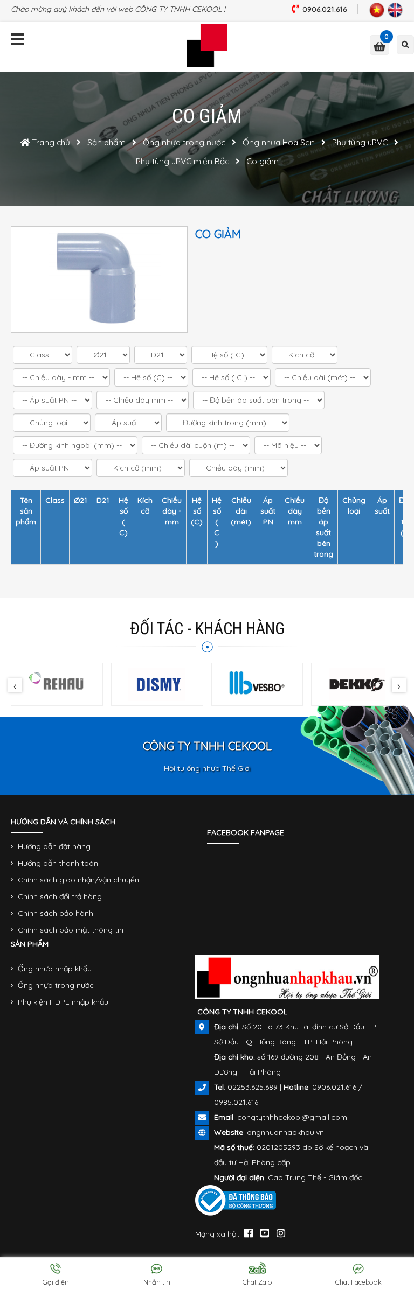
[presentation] (15, 685)
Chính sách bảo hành (55, 913)
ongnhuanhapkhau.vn (285, 1132)
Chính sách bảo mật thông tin (70, 930)
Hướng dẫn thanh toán (58, 863)
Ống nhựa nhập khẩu (55, 968)
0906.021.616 (324, 9)
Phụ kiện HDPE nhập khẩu (63, 1002)
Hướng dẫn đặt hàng (54, 846)
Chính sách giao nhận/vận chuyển (78, 880)
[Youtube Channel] (264, 1232)
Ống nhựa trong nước (56, 985)
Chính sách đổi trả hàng (60, 896)
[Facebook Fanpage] (248, 1232)
